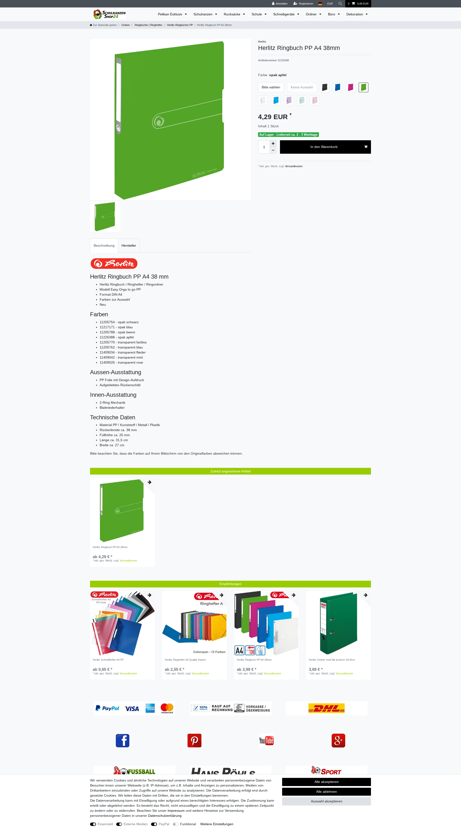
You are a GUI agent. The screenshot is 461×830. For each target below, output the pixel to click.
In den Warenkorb (324, 147)
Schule (257, 14)
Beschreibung (104, 245)
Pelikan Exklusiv (170, 14)
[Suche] (340, 3)
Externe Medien (136, 824)
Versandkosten (293, 166)
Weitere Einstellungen (216, 824)
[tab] (104, 245)
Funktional (188, 824)
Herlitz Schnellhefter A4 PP (108, 659)
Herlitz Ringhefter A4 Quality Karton (185, 659)
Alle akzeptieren (327, 782)
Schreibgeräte (284, 14)
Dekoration (355, 14)
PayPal (164, 824)
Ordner (312, 14)
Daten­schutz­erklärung (165, 816)
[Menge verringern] (273, 150)
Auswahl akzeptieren (326, 801)
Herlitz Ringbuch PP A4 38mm (110, 547)
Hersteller (128, 245)
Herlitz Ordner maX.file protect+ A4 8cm (332, 659)
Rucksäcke (232, 14)
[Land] (320, 3)
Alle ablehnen (326, 791)
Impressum (176, 810)
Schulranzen (203, 14)
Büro (332, 14)
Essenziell (105, 824)
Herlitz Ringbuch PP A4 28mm (254, 659)
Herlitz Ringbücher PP (179, 25)
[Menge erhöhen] (273, 143)
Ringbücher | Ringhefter (148, 25)
